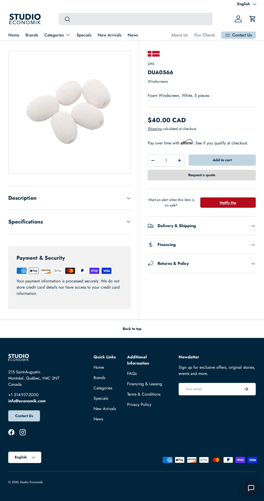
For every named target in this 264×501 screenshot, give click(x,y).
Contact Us (24, 415)
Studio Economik (31, 482)
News (133, 35)
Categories (103, 388)
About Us (179, 35)
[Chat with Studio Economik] (251, 488)
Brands (32, 35)
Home (13, 35)
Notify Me (228, 202)
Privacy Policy (139, 404)
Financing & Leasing (144, 384)
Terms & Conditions (143, 394)
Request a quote (201, 175)
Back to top (132, 328)
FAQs (132, 373)
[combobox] (135, 19)
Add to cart (222, 160)
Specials (84, 35)
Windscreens (158, 81)
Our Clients (204, 35)
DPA (151, 63)
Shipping (155, 128)
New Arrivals (109, 35)
